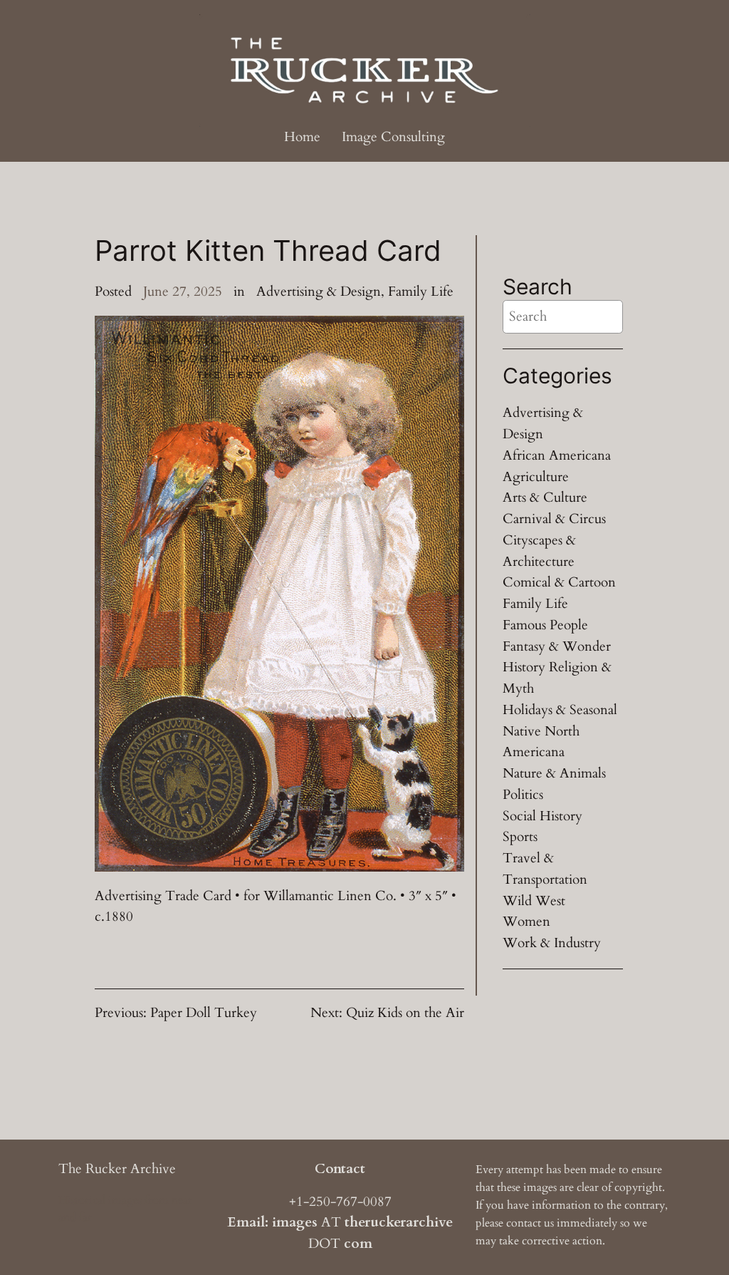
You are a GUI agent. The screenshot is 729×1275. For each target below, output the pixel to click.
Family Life (420, 291)
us (549, 1223)
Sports (520, 836)
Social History (542, 816)
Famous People (545, 625)
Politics (523, 794)
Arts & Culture (545, 497)
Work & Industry (552, 943)
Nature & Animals (554, 773)
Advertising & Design (318, 291)
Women (526, 921)
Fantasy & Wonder (557, 646)
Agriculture (536, 477)
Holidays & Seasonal (560, 710)
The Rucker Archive (117, 1169)
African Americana (557, 455)
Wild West (534, 901)
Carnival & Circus (554, 519)
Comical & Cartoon (559, 582)
